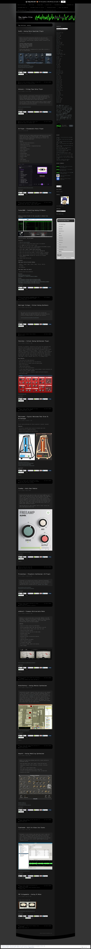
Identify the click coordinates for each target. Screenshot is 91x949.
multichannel (37, 677)
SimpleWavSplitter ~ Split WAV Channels (63, 157)
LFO (27, 410)
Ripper (62, 116)
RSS (71, 17)
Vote (59, 254)
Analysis (24, 677)
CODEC (57, 41)
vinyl (24, 888)
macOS (58, 66)
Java (70, 110)
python (70, 114)
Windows (39, 203)
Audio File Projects (22, 4)
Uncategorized (58, 90)
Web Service (58, 98)
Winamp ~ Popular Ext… (64, 172)
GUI (57, 110)
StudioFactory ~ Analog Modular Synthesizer (32, 685)
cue (62, 106)
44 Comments (48, 297)
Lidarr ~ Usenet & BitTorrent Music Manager (64, 141)
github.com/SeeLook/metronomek (24, 464)
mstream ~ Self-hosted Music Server (62, 143)
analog (25, 83)
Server (70, 116)
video (67, 118)
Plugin (31, 121)
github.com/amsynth (22, 803)
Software (34, 121)
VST (36, 121)
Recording (58, 80)
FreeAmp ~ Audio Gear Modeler (27, 488)
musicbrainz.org (40, 837)
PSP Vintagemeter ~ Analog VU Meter (29, 894)
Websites (57, 99)
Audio (24, 121)
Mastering (30, 83)
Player (32, 203)
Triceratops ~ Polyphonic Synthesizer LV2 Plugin (34, 574)
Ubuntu (57, 118)
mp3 (68, 111)
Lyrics (57, 63)
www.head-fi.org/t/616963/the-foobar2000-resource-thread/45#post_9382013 (33, 281)
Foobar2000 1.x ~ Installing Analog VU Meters (27, 276)
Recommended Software (51, 7)
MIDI (32, 745)
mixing (34, 83)
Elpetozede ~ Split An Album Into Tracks (31, 827)
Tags (70, 117)
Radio (38, 204)
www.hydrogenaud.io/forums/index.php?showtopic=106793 (29, 280)
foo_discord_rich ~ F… (64, 169)
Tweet (32, 877)
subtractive (33, 605)
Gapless (64, 109)
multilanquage (59, 113)
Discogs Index (40, 4)
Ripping (38, 887)
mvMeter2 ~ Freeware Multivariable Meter (31, 611)
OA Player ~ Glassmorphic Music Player (31, 128)
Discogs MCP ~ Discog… (64, 166)
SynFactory (32, 694)
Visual (38, 925)
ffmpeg (57, 109)
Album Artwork (58, 32)
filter (60, 109)
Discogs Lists (48, 4)
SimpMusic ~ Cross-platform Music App (63, 137)
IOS (57, 65)
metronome (32, 482)
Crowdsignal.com (68, 257)
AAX (22, 83)
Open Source (27, 203)
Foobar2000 (32, 297)
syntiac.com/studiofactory (23, 730)
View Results (62, 257)
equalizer (28, 204)
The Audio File (25, 17)
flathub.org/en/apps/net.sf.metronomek (26, 465)
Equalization (58, 50)
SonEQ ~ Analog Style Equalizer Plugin (31, 31)
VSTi (30, 410)
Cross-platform (28, 202)
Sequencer (58, 84)
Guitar (60, 110)
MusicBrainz (34, 887)
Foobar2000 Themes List (22, 7)
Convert (58, 106)
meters (32, 679)
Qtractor (39, 584)
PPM (34, 679)
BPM (25, 482)
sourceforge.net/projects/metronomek (25, 463)
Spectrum (57, 86)
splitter (21, 888)
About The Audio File (22, 10)
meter (26, 299)
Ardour (46, 584)
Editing (30, 887)
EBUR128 (26, 679)
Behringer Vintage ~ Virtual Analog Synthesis (33, 305)
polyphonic (29, 605)
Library (58, 112)
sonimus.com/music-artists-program (25, 67)
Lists (57, 62)
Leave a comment (48, 121)
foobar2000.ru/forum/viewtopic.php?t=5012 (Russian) (29, 282)
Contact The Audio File (51, 10)
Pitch (35, 204)
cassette (26, 887)
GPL (71, 109)
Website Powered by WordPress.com (46, 933)
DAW (26, 745)
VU (38, 679)
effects (26, 747)
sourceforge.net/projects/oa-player (25, 187)
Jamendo (32, 204)
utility (62, 118)
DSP (25, 204)
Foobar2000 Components (59, 4)
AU (27, 83)
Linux (36, 202)
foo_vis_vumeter (26, 242)
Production (30, 122)
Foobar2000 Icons (70, 4)
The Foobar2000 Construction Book (36, 10)
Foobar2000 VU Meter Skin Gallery (37, 7)
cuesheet (66, 106)
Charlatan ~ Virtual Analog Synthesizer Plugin (33, 341)
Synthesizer (25, 409)
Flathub (28, 482)
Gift (63, 1)
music (65, 113)
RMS (36, 679)
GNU (57, 57)
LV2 (25, 605)
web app (57, 97)
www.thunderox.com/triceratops (24, 587)
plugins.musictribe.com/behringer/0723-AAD (30, 317)
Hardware (57, 58)
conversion (58, 43)
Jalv (43, 584)
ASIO (57, 37)
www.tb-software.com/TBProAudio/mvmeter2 (26, 662)
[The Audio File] (45, 17)
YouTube (57, 102)
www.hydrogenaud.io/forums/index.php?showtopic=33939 (29, 279)
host (63, 110)
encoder (64, 108)
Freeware (27, 121)
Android (24, 480)
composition (58, 42)
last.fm (57, 59)
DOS (57, 48)
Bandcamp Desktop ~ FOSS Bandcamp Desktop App (64, 145)
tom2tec (23, 33)
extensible (69, 108)
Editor (57, 49)
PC (30, 203)
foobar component (26, 297)
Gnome (68, 109)
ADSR (23, 410)
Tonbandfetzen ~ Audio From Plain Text (63, 139)
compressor (67, 105)
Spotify (57, 117)
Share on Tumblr (21, 877)
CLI (63, 105)
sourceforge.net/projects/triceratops (26, 588)
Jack (26, 821)
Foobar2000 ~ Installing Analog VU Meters (32, 210)
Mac (38, 297)
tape (33, 122)
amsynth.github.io (22, 802)
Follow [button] (71, 125)
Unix (35, 481)
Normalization (22, 203)
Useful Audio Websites (63, 7)
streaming (64, 117)
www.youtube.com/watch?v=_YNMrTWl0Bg (25, 66)
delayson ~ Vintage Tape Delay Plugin (30, 89)
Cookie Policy (31, 947)
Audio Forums (31, 4)
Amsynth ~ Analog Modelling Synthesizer (31, 753)
